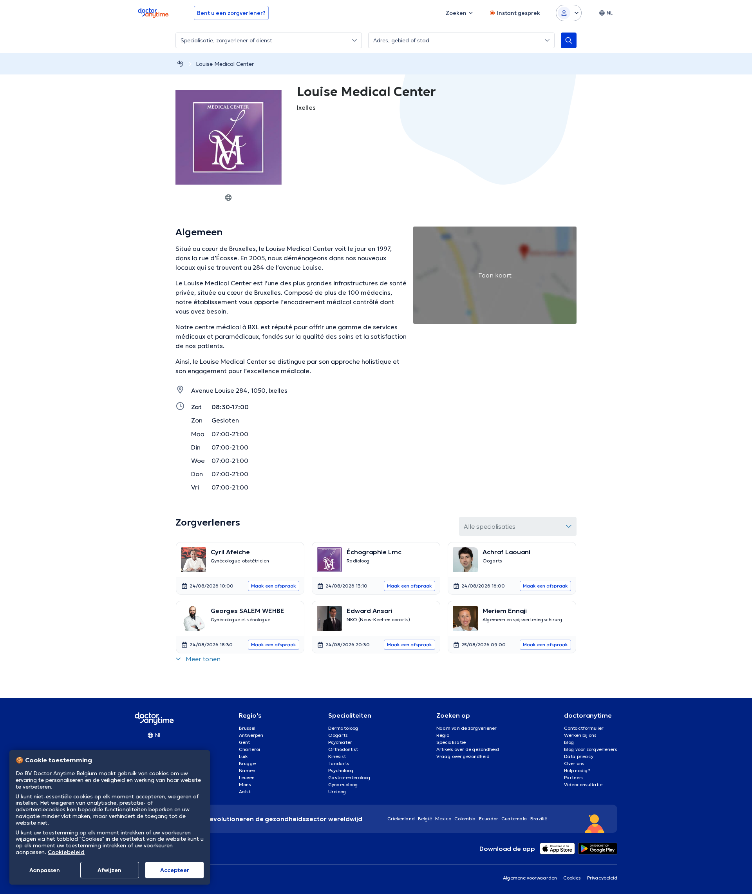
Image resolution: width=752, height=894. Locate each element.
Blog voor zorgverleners (590, 749)
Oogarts (338, 735)
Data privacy (578, 756)
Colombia (465, 818)
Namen (247, 770)
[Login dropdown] (569, 13)
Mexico (443, 818)
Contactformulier (584, 728)
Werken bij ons (580, 735)
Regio (442, 735)
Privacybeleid (602, 878)
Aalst (245, 791)
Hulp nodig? (577, 770)
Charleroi (249, 749)
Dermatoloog (343, 728)
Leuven (247, 777)
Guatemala (514, 818)
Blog (569, 742)
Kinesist (337, 756)
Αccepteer (174, 870)
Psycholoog (341, 770)
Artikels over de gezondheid (467, 749)
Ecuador (488, 818)
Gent (244, 742)
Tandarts (338, 763)
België (425, 818)
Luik (243, 756)
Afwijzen (109, 870)
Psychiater (340, 742)
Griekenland (401, 818)
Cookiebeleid (66, 852)
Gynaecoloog (343, 784)
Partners (574, 777)
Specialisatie (451, 742)
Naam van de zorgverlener (466, 728)
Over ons (574, 763)
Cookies (572, 878)
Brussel (247, 728)
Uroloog (337, 791)
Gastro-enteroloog (349, 777)
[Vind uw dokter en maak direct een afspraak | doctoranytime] (180, 63)
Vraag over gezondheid (463, 756)
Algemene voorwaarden (530, 878)
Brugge (247, 763)
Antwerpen (251, 735)
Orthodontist (343, 749)
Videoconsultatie (583, 784)
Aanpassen (44, 870)
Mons (245, 784)
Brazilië (538, 818)
